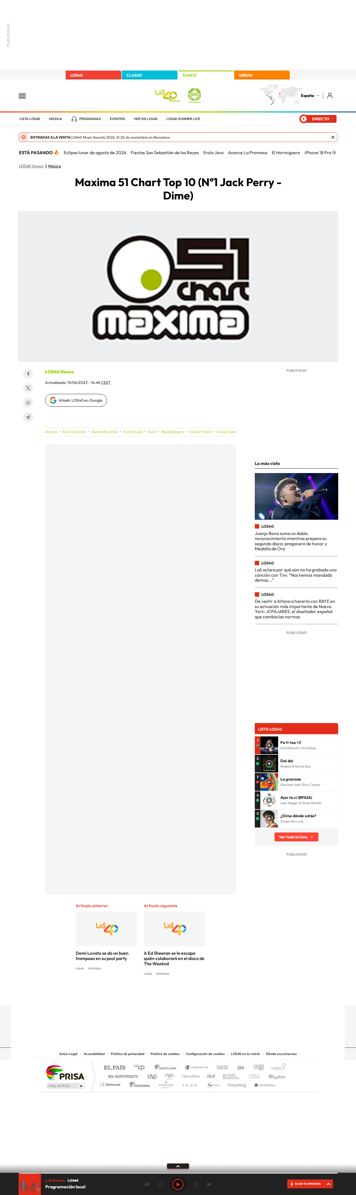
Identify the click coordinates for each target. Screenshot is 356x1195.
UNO (152, 1074)
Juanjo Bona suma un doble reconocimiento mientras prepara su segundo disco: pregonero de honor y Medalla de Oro (291, 541)
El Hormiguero (286, 152)
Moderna (138, 1083)
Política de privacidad (127, 1054)
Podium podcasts (166, 1083)
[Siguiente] (334, 152)
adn (257, 1067)
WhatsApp (28, 403)
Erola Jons (213, 152)
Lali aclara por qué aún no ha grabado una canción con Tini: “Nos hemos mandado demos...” (296, 575)
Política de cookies (165, 1054)
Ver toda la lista (293, 836)
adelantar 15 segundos (195, 1184)
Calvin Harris (200, 431)
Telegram (28, 417)
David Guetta (228, 431)
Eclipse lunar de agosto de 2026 (95, 152)
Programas (90, 119)
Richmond (111, 1083)
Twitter (28, 388)
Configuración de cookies (205, 1054)
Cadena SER (220, 1067)
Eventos (117, 119)
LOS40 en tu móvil (245, 1054)
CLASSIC (135, 75)
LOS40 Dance (31, 166)
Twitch (200, 994)
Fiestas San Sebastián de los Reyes (165, 152)
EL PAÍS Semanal (231, 1074)
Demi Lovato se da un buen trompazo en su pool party (102, 955)
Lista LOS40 (29, 119)
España (307, 95)
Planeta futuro (252, 1074)
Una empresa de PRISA (65, 1072)
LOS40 (76, 75)
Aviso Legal (68, 1054)
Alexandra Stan (104, 431)
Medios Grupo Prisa (65, 1085)
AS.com (238, 1067)
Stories (211, 994)
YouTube (166, 994)
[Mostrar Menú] (26, 95)
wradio (169, 1074)
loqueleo (237, 1083)
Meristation (264, 1083)
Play (178, 1184)
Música (55, 119)
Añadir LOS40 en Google (80, 400)
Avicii (152, 431)
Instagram (144, 994)
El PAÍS (114, 1067)
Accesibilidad (94, 1054)
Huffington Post (122, 1074)
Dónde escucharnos (281, 1054)
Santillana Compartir (197, 1067)
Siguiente (209, 1184)
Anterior (147, 1184)
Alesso (51, 431)
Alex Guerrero (74, 431)
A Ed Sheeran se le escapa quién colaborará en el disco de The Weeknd (174, 958)
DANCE (190, 75)
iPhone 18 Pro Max (322, 152)
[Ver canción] (269, 745)
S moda (212, 1083)
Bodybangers (173, 431)
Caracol (277, 1067)
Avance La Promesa (247, 152)
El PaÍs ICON (190, 1083)
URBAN (245, 75)
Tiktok (155, 994)
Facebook (28, 374)
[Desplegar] (178, 1165)
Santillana (167, 1067)
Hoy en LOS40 (145, 119)
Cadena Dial (211, 1074)
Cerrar (333, 137)
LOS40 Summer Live (183, 119)
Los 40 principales (141, 1067)
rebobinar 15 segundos (160, 1184)
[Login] (330, 95)
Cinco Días (189, 1074)
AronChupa (133, 431)
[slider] (178, 1173)
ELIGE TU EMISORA (308, 1184)
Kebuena (272, 1074)
